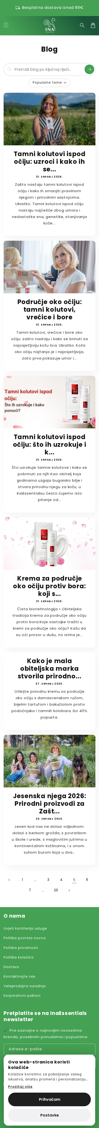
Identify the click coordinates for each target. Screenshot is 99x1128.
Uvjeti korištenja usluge (25, 928)
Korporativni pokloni (22, 995)
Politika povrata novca (25, 938)
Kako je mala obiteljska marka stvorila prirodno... (49, 668)
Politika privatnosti (21, 947)
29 (56, 890)
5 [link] (74, 879)
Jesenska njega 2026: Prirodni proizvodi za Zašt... (49, 803)
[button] (82, 25)
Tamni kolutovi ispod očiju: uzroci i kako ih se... (50, 161)
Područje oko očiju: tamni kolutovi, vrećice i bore (49, 309)
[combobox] (48, 69)
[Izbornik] (6, 25)
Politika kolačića (19, 957)
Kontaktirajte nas (20, 976)
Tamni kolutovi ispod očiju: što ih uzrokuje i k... (49, 444)
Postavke (49, 1115)
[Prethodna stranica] (9, 880)
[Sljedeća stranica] (69, 890)
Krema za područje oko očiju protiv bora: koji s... (49, 586)
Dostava (11, 967)
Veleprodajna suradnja (25, 986)
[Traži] (89, 69)
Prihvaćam (49, 1099)
